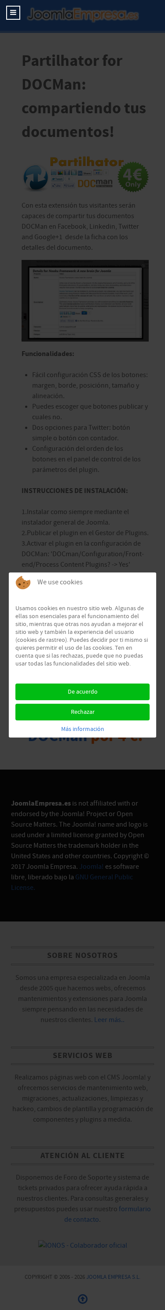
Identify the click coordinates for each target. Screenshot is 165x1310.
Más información (82, 729)
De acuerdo (83, 691)
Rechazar (83, 712)
